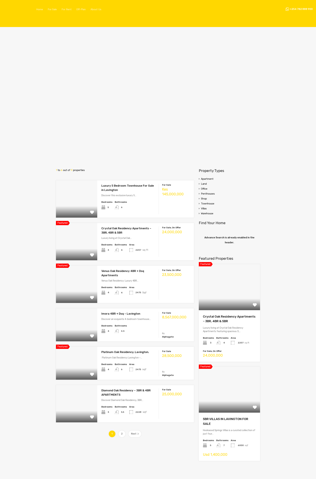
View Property (76, 210)
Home (39, 9)
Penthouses (208, 193)
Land (204, 183)
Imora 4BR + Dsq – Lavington (120, 313)
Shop (204, 198)
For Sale (52, 9)
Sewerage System (15, 168)
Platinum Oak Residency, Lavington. (125, 352)
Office (204, 188)
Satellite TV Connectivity (19, 165)
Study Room (11, 177)
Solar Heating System (17, 174)
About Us (96, 9)
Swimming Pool (13, 180)
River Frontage (12, 159)
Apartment (207, 178)
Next (133, 433)
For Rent (67, 9)
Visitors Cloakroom (15, 183)
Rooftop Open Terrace (17, 162)
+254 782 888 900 (301, 9)
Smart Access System (17, 171)
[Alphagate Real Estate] (15, 14)
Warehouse (207, 213)
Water (8, 186)
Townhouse (207, 203)
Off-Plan (81, 9)
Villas (204, 208)
